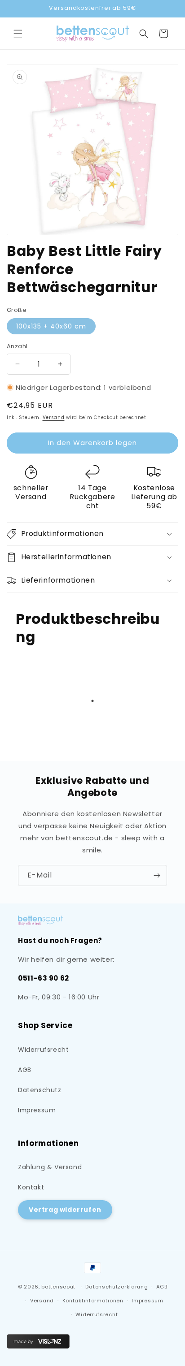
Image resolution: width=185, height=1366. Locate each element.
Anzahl (17, 346)
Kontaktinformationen (92, 1300)
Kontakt (31, 1187)
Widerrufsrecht (43, 1049)
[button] (18, 33)
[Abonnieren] (157, 875)
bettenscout (58, 1286)
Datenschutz (40, 1089)
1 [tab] (92, 700)
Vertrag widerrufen (65, 1209)
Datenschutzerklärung (116, 1286)
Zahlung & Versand (50, 1167)
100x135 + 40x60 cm (51, 326)
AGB (24, 1069)
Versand (54, 417)
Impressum (37, 1110)
